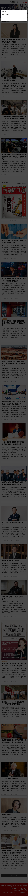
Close (24, 19)
